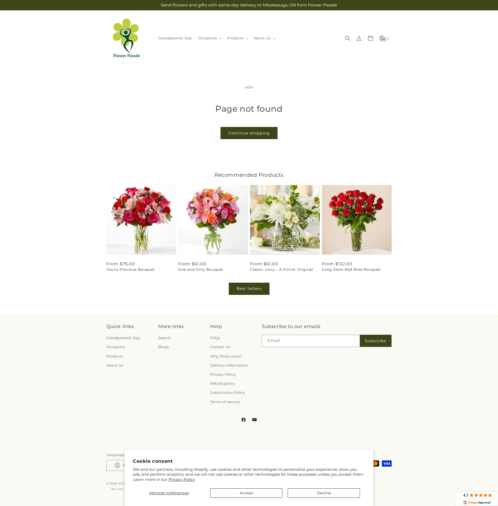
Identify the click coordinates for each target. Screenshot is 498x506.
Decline (324, 492)
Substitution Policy (227, 392)
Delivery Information (229, 365)
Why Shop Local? (226, 356)
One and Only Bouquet (200, 269)
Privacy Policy (182, 479)
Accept (246, 492)
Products (114, 356)
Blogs (163, 347)
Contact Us (220, 347)
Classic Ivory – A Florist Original (281, 269)
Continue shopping (249, 133)
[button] (209, 38)
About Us (114, 365)
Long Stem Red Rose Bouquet (351, 269)
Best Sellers (249, 288)
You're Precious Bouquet (130, 269)
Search (164, 338)
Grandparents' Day (123, 338)
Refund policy (222, 383)
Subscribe (375, 340)
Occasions (115, 347)
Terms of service (225, 402)
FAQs (215, 338)
